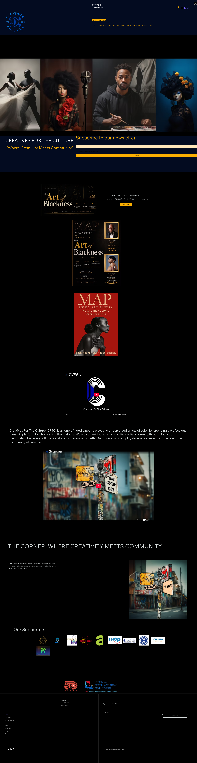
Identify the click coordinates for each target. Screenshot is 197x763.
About (6, 725)
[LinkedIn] (11, 749)
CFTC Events (8, 717)
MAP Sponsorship (9, 720)
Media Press (8, 728)
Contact (7, 731)
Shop (6, 734)
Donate (6, 723)
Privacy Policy (64, 705)
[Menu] (195, 3)
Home (6, 714)
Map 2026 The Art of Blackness (126, 195)
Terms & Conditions (66, 703)
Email (77, 143)
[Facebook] (13, 749)
